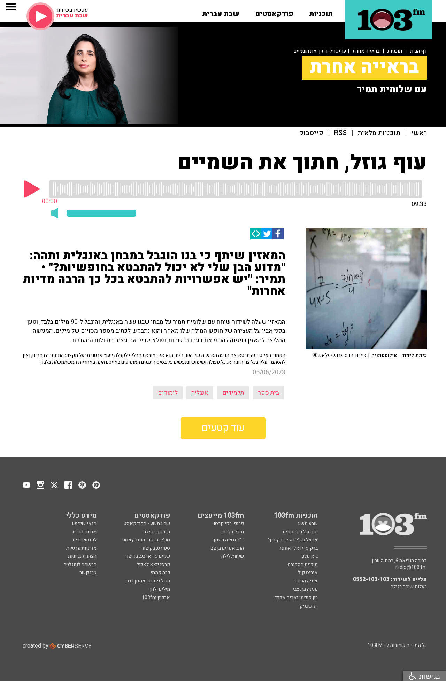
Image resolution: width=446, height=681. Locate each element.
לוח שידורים (85, 539)
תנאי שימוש (84, 523)
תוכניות (394, 51)
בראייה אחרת (366, 51)
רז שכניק (309, 606)
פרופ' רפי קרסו (229, 523)
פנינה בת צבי (305, 589)
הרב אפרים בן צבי (226, 548)
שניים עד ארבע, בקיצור (147, 556)
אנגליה (199, 393)
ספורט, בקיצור (155, 548)
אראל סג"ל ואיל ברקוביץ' (293, 539)
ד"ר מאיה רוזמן (229, 539)
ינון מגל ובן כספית (300, 531)
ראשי (419, 133)
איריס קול (308, 572)
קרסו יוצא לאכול (153, 564)
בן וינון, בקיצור (156, 531)
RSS (340, 133)
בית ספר (268, 393)
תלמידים (233, 393)
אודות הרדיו (84, 531)
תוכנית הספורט (303, 564)
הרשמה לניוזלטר (80, 564)
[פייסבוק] (278, 233)
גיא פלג (310, 556)
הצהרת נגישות (82, 556)
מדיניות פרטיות (81, 548)
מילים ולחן (160, 589)
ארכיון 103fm (156, 597)
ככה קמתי (160, 572)
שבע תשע (308, 523)
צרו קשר (88, 572)
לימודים (168, 393)
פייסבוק (311, 133)
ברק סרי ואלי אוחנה (298, 548)
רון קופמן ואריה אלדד (296, 597)
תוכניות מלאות (378, 133)
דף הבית (418, 51)
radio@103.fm (411, 567)
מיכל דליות (233, 531)
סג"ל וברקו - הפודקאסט (146, 539)
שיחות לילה (232, 556)
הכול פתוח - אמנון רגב (148, 581)
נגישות (428, 676)
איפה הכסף (306, 581)
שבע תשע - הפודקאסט (147, 523)
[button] (321, 11)
